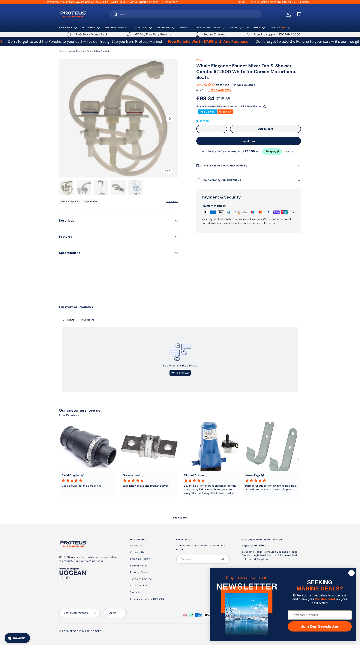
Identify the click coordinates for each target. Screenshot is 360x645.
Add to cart (265, 128)
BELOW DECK (89, 27)
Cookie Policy (139, 585)
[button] (299, 14)
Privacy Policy (139, 572)
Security (135, 592)
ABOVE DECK (66, 27)
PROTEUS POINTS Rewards (147, 598)
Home (62, 51)
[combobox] (185, 14)
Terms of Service (141, 579)
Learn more (110, 2)
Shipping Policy (140, 558)
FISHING (184, 27)
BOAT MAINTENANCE (115, 27)
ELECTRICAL (141, 27)
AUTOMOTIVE (254, 27)
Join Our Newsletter (320, 626)
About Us (136, 545)
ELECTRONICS (164, 27)
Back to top (180, 517)
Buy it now (248, 141)
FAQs (253, 2)
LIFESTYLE (277, 27)
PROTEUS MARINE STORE (85, 631)
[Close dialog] (351, 573)
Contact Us (137, 552)
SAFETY (233, 27)
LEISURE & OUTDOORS (208, 27)
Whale (200, 60)
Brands (240, 2)
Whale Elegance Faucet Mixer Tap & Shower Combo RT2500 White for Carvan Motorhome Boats (91, 51)
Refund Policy (139, 565)
